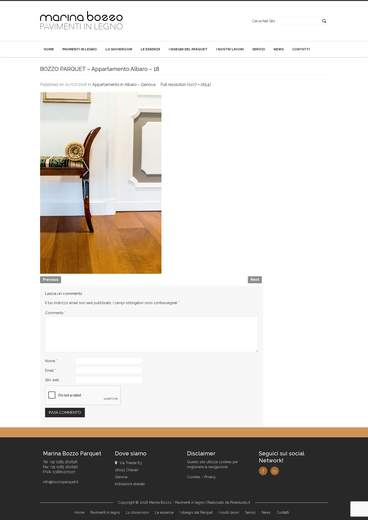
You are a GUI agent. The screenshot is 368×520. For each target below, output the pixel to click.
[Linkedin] (274, 471)
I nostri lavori (230, 49)
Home (49, 49)
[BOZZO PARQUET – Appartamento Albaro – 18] (100, 183)
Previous (50, 280)
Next (255, 280)
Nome (51, 361)
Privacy (210, 477)
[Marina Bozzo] (81, 21)
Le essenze (150, 49)
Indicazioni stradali (130, 484)
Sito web (52, 380)
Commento (55, 313)
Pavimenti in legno (79, 49)
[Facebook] (263, 471)
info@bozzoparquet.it (60, 482)
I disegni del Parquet (188, 49)
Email (50, 370)
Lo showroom (118, 49)
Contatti (301, 49)
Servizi (258, 49)
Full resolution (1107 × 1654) (185, 84)
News (279, 49)
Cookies (193, 477)
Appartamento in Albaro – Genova (123, 84)
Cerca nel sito (263, 21)
